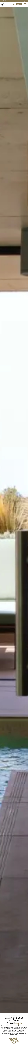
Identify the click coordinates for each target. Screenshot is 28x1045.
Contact (21, 0)
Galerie (16, 0)
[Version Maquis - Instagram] (5, 0)
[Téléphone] (13, 4)
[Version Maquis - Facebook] (3, 0)
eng (26, 0)
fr (24, 1)
